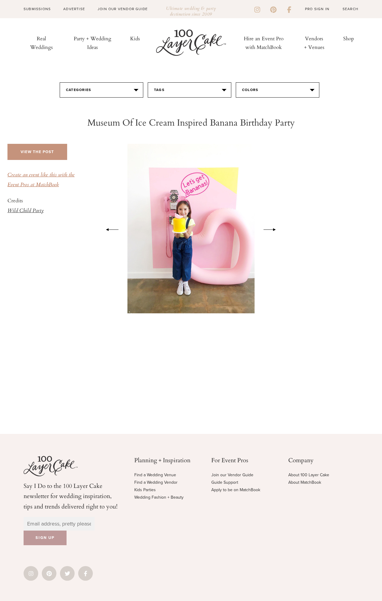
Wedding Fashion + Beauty (159, 497)
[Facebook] (289, 9)
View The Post (37, 152)
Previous (109, 228)
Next (273, 228)
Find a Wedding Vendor (156, 482)
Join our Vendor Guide (232, 474)
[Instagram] (257, 9)
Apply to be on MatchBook (235, 489)
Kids (135, 38)
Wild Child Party (25, 211)
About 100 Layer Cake (308, 474)
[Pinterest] (273, 9)
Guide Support (224, 482)
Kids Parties (145, 489)
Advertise (74, 9)
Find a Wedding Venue (155, 474)
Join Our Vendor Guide (123, 9)
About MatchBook (304, 482)
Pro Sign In (317, 9)
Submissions (37, 9)
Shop (348, 38)
